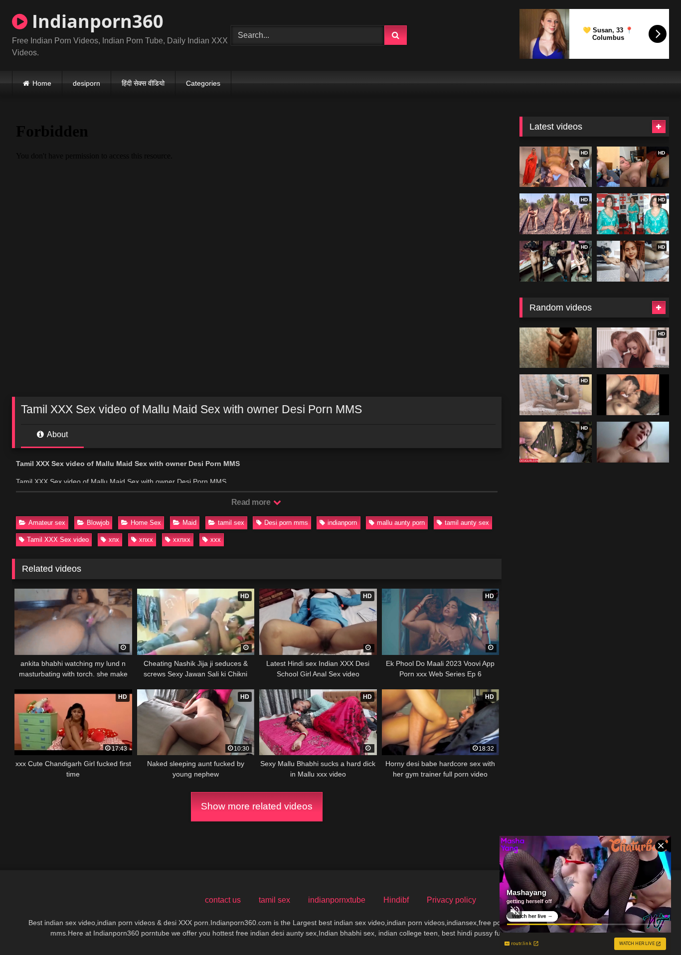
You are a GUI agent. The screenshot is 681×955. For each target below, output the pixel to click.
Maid (189, 522)
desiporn (86, 83)
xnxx (146, 539)
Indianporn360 (95, 21)
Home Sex (146, 522)
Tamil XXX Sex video (58, 539)
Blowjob (98, 522)
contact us (223, 900)
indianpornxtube (336, 900)
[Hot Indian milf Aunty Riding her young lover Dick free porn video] (633, 442)
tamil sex (231, 522)
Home (41, 83)
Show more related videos (257, 806)
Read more (251, 502)
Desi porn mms (286, 522)
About (56, 434)
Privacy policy (451, 900)
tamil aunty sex (467, 522)
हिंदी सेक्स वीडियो (143, 83)
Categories (203, 83)
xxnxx (181, 539)
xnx (114, 539)
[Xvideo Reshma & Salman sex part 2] (633, 394)
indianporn (342, 522)
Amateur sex (46, 522)
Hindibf (396, 900)
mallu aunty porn (401, 522)
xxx (215, 539)
